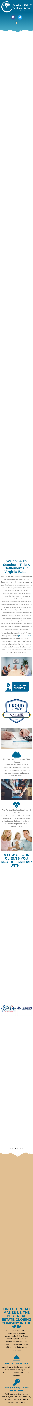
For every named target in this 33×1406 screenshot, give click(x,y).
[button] (16, 22)
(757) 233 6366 (24, 636)
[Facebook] (13, 17)
